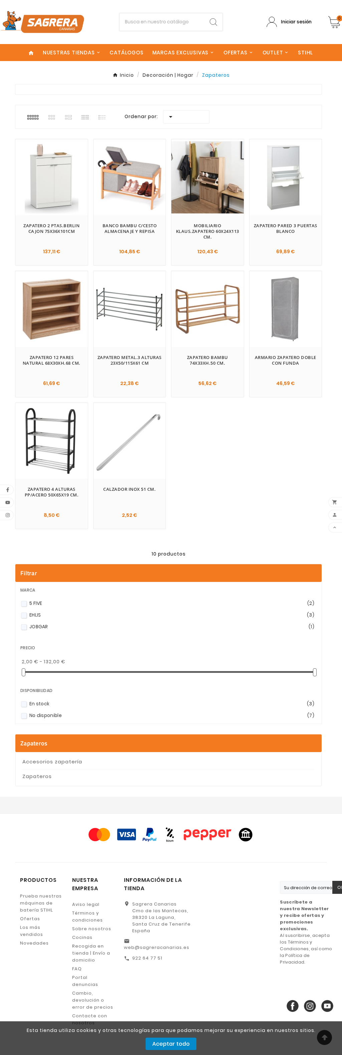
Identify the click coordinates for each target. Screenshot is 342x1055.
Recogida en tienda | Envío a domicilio (91, 953)
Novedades (34, 943)
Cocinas (82, 937)
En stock (171, 703)
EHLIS (171, 615)
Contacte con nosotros (89, 1019)
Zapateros (33, 743)
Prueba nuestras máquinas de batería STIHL (41, 903)
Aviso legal (86, 904)
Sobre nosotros (91, 929)
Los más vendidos (31, 931)
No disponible (171, 715)
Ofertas (30, 919)
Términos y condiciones (87, 916)
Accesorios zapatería (52, 761)
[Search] (213, 22)
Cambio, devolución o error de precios (92, 1000)
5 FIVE (171, 603)
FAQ (77, 969)
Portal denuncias (85, 981)
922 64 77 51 (147, 958)
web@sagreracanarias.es (156, 947)
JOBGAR (171, 626)
